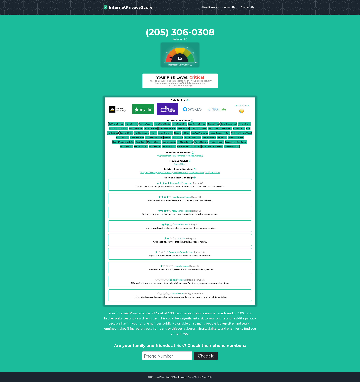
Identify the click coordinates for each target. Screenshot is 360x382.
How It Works (210, 7)
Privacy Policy (207, 377)
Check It (206, 355)
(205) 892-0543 (212, 172)
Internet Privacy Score (180, 64)
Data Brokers (180, 100)
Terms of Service (194, 377)
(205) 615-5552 (164, 172)
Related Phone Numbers (180, 169)
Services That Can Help (180, 177)
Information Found (180, 120)
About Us (229, 7)
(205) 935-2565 (196, 172)
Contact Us (247, 7)
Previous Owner (180, 161)
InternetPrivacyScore (130, 7)
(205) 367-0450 (147, 172)
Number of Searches (180, 152)
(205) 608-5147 (180, 172)
